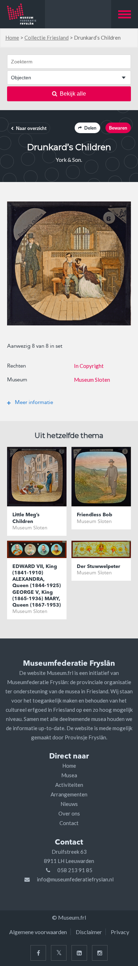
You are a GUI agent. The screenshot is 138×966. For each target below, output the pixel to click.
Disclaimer (89, 931)
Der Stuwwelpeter (98, 566)
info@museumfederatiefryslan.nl (75, 879)
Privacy (120, 931)
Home (12, 37)
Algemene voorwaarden (38, 931)
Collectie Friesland (46, 37)
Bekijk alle (73, 94)
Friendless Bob (94, 514)
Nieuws (69, 804)
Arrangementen (69, 794)
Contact (69, 823)
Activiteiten (69, 785)
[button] (124, 14)
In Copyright (89, 366)
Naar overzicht (31, 128)
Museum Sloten (92, 379)
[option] (69, 263)
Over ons (69, 813)
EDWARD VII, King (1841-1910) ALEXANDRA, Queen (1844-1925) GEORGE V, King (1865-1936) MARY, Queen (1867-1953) (36, 586)
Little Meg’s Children (26, 518)
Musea (69, 775)
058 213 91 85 (74, 870)
